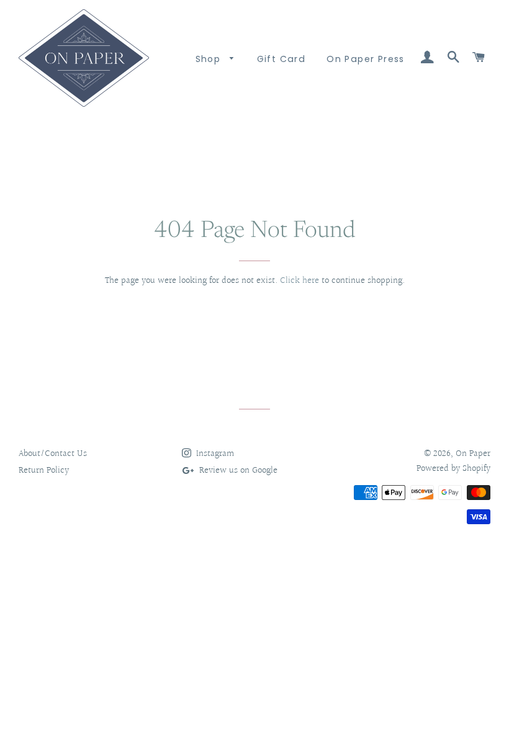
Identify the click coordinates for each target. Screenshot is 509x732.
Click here (299, 281)
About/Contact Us (53, 454)
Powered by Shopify (453, 469)
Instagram (214, 454)
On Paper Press (366, 59)
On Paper (473, 454)
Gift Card (281, 59)
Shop (210, 59)
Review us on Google (237, 470)
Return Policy (44, 470)
